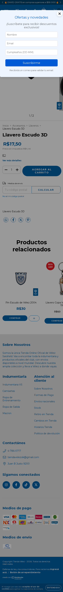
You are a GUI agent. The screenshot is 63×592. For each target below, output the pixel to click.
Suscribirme (31, 63)
